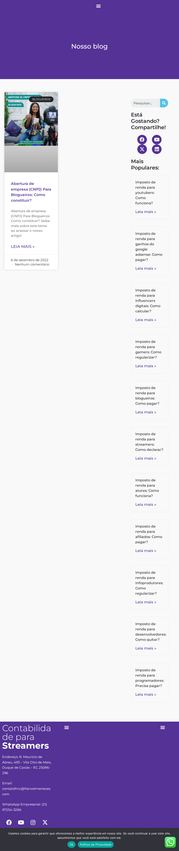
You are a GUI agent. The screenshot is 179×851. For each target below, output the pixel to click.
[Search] (164, 103)
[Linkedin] (157, 149)
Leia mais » (22, 246)
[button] (98, 5)
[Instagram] (33, 822)
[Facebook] (142, 139)
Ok (72, 844)
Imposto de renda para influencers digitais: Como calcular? (147, 300)
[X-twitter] (142, 149)
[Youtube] (157, 139)
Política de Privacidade (96, 844)
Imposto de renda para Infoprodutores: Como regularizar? (149, 583)
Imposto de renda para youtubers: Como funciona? (145, 192)
